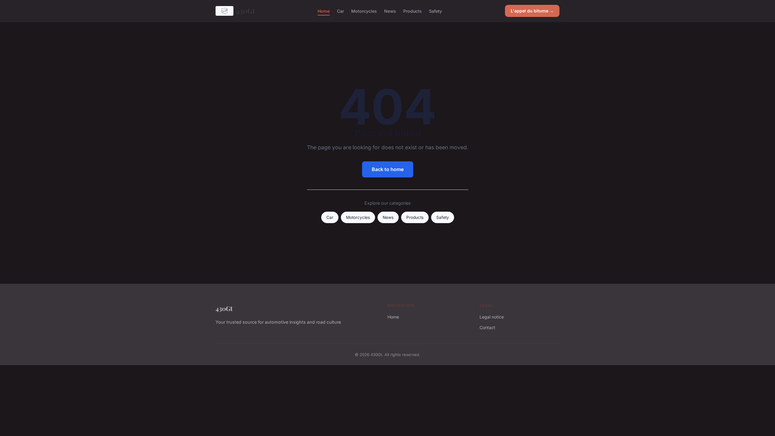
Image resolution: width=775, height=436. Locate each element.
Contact (487, 327)
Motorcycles (364, 10)
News (390, 10)
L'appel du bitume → (532, 10)
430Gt (245, 10)
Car (340, 10)
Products (412, 10)
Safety (435, 10)
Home (324, 10)
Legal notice (492, 316)
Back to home (388, 169)
